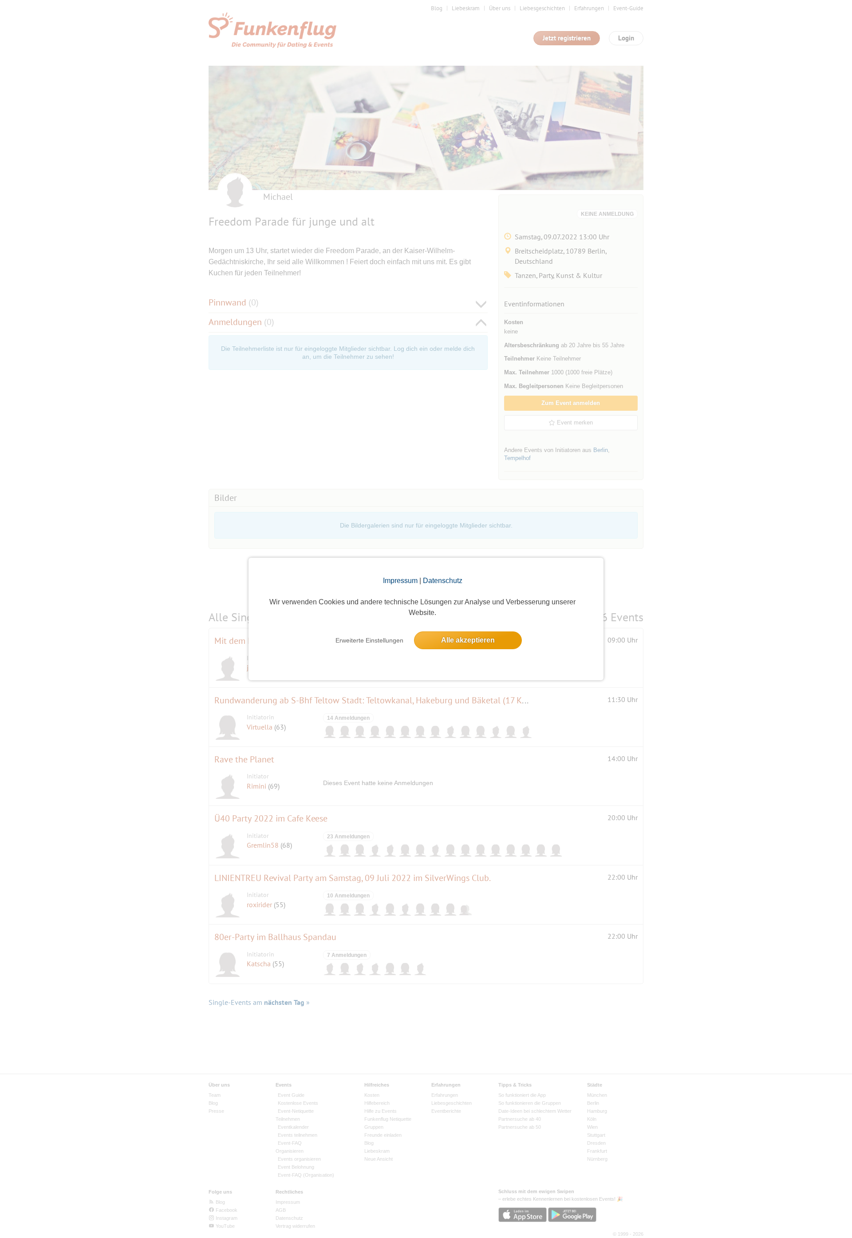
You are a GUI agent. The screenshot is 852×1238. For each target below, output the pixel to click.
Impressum (400, 580)
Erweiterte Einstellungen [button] (369, 640)
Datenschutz (442, 580)
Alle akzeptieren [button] (468, 640)
